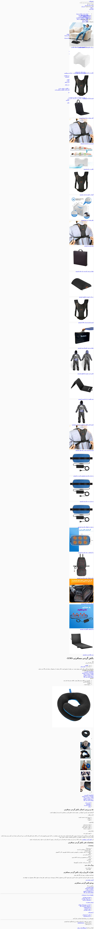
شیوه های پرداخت (87, 900)
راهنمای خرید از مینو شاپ (87, 895)
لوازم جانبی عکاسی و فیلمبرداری (62, 89)
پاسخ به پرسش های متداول (84, 904)
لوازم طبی (82, 666)
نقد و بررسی (88, 802)
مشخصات (88, 804)
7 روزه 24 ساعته (87, 673)
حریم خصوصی (87, 908)
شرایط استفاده (87, 907)
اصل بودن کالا (88, 677)
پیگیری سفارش (87, 910)
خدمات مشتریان (89, 902)
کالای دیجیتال (85, 21)
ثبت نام (83, 6)
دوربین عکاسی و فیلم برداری (65, 88)
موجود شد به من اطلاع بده (88, 670)
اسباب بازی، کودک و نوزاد (82, 13)
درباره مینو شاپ (87, 916)
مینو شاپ (91, 1)
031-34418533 (81, 922)
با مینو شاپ (90, 912)
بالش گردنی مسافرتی (87, 839)
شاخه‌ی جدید (85, 20)
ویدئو (89, 806)
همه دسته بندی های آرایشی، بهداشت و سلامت (74, 73)
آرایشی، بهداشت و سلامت (82, 17)
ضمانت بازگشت (88, 675)
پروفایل (91, 7)
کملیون (86, 665)
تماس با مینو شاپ (87, 914)
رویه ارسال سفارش (86, 898)
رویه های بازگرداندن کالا (85, 906)
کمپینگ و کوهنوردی (80, 98)
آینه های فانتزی (74, 47)
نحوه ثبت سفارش (87, 897)
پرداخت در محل (88, 674)
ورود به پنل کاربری (89, 5)
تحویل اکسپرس (88, 671)
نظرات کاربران (87, 805)
